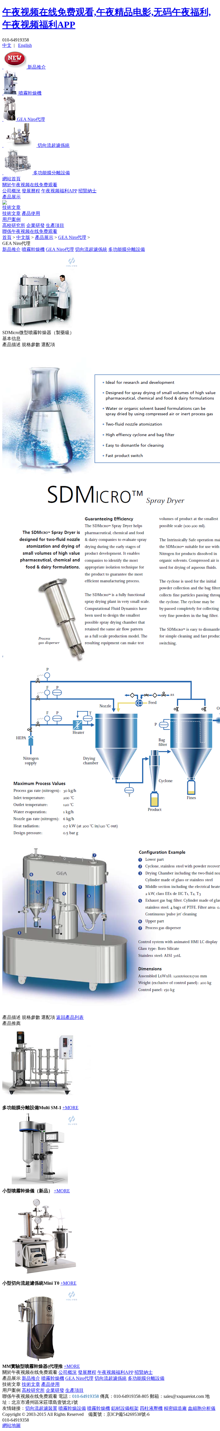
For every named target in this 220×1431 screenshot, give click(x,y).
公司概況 (11, 190)
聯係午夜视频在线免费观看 (29, 231)
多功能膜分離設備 (126, 249)
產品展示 (11, 196)
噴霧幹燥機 (33, 249)
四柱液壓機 (151, 1408)
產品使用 (31, 213)
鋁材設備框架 (125, 1408)
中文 (6, 45)
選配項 (48, 344)
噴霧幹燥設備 (72, 1408)
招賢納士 (87, 190)
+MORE (70, 1107)
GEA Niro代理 (72, 237)
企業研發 (35, 225)
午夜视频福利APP (59, 190)
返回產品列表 (70, 1017)
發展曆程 (31, 190)
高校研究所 (13, 225)
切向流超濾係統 (91, 249)
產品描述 (11, 344)
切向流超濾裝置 (41, 1408)
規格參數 (31, 344)
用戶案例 (11, 219)
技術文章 (11, 207)
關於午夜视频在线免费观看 (29, 184)
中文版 (23, 237)
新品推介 (11, 249)
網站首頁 (11, 178)
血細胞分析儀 (201, 1408)
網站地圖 (11, 1425)
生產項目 (55, 225)
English (25, 45)
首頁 (6, 237)
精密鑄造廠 (175, 1408)
